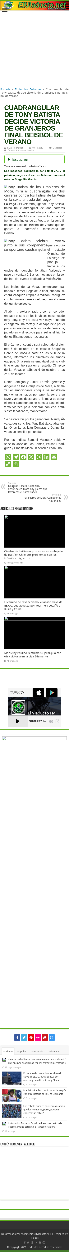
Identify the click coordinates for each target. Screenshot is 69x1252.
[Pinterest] (31, 1037)
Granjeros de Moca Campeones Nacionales (43, 498)
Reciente (8, 1051)
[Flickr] (38, 1037)
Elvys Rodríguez (15, 147)
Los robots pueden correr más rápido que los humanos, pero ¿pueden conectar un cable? (44, 1109)
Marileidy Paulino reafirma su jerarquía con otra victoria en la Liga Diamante (32, 654)
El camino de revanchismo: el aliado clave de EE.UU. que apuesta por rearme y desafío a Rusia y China (33, 605)
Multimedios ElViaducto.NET (36, 1233)
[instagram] (52, 1037)
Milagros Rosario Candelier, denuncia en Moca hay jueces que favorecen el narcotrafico (27, 488)
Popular (21, 1051)
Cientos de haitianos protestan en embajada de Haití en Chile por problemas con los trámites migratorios (33, 555)
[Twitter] (24, 1037)
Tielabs (34, 1237)
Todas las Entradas (28, 89)
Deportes (57, 147)
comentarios (38, 1051)
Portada (5, 89)
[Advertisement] (34, 50)
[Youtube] (45, 1037)
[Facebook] (17, 1037)
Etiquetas (54, 1051)
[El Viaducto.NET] (34, 5)
